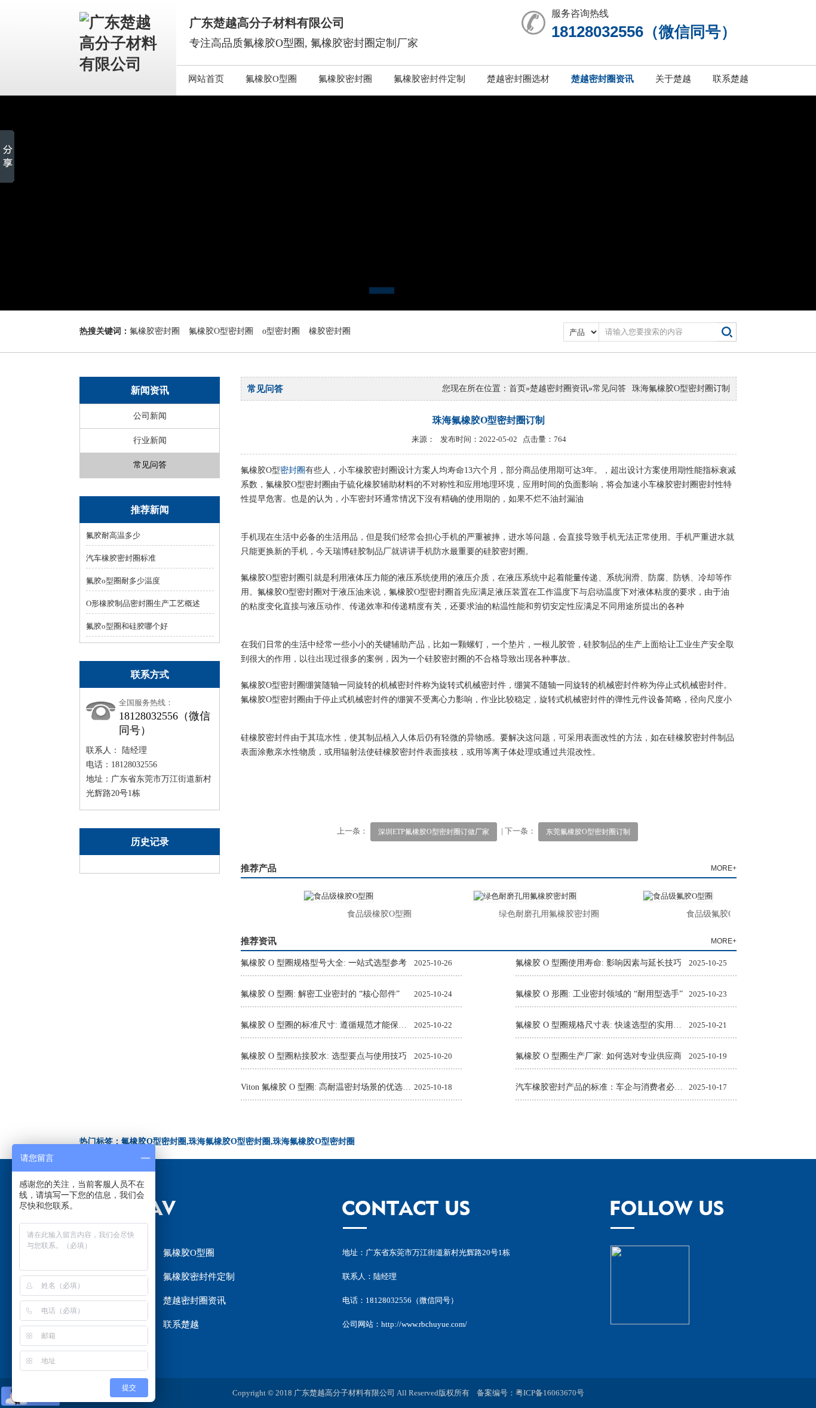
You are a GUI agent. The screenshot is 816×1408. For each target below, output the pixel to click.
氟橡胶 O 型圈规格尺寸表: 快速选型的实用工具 (602, 1024)
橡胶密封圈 (330, 331)
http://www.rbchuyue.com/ (424, 1324)
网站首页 (206, 79)
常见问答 (150, 464)
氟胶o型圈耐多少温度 (123, 580)
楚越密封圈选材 (518, 79)
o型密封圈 (281, 331)
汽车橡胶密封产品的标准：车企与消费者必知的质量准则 (602, 1087)
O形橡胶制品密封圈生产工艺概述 (143, 603)
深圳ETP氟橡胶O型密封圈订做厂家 (433, 832)
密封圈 (292, 470)
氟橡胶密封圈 (345, 79)
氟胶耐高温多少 (113, 535)
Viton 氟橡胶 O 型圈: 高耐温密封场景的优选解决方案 (327, 1087)
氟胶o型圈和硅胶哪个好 (127, 626)
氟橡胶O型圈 (271, 79)
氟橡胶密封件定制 (429, 79)
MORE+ (724, 868)
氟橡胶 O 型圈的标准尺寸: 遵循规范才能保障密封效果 (327, 1024)
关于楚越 (673, 79)
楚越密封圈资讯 (602, 79)
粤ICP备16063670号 (550, 1392)
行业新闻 (150, 440)
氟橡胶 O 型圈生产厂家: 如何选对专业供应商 (599, 1056)
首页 (517, 388)
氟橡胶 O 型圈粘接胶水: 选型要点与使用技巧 (324, 1056)
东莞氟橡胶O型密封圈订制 (588, 832)
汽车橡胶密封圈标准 (121, 558)
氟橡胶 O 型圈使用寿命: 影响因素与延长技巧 (599, 962)
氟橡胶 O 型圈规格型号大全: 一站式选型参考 (324, 962)
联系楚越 (730, 79)
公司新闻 (150, 415)
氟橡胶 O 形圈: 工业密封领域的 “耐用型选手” (599, 993)
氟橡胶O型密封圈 (221, 331)
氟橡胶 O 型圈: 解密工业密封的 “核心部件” (320, 993)
